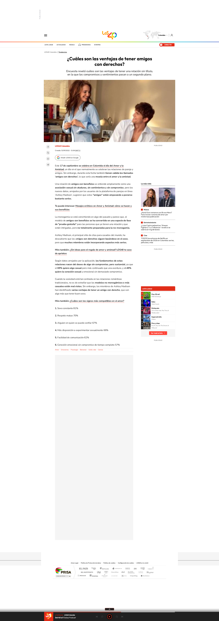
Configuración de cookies (126, 563)
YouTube (109, 547)
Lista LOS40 (48, 45)
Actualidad (61, 45)
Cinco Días (114, 571)
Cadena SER (127, 568)
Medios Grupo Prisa (63, 576)
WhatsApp (48, 159)
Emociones (65, 350)
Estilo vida (92, 350)
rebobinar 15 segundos (102, 616)
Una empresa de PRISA (63, 570)
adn (141, 568)
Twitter (48, 153)
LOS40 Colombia (109, 35)
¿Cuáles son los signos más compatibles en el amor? (97, 301)
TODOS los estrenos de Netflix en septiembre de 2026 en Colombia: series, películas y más (157, 240)
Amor (57, 350)
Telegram (48, 165)
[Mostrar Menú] (47, 35)
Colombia (161, 35)
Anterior (96, 616)
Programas (86, 45)
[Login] (172, 35)
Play (109, 616)
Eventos (97, 45)
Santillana (105, 568)
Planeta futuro (140, 571)
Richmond (82, 575)
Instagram (105, 547)
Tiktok (100, 547)
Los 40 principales (94, 568)
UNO (99, 571)
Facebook (48, 147)
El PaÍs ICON (114, 575)
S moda (124, 575)
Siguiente (122, 616)
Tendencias (63, 52)
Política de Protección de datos (91, 563)
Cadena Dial (123, 571)
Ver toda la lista (157, 333)
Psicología (74, 350)
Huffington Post (86, 571)
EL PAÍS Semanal (131, 571)
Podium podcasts (104, 575)
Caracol (150, 568)
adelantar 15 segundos (116, 616)
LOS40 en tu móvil (142, 563)
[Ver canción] (147, 295)
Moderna (93, 575)
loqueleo (134, 575)
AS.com (134, 568)
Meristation (145, 575)
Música (72, 45)
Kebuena (148, 571)
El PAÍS (83, 568)
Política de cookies (109, 563)
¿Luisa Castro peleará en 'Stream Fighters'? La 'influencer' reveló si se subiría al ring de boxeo (155, 227)
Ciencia (100, 350)
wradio (106, 571)
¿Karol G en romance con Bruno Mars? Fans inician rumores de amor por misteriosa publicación (156, 214)
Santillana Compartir (117, 568)
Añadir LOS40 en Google (69, 158)
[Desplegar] (109, 609)
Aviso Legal (74, 563)
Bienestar (83, 350)
